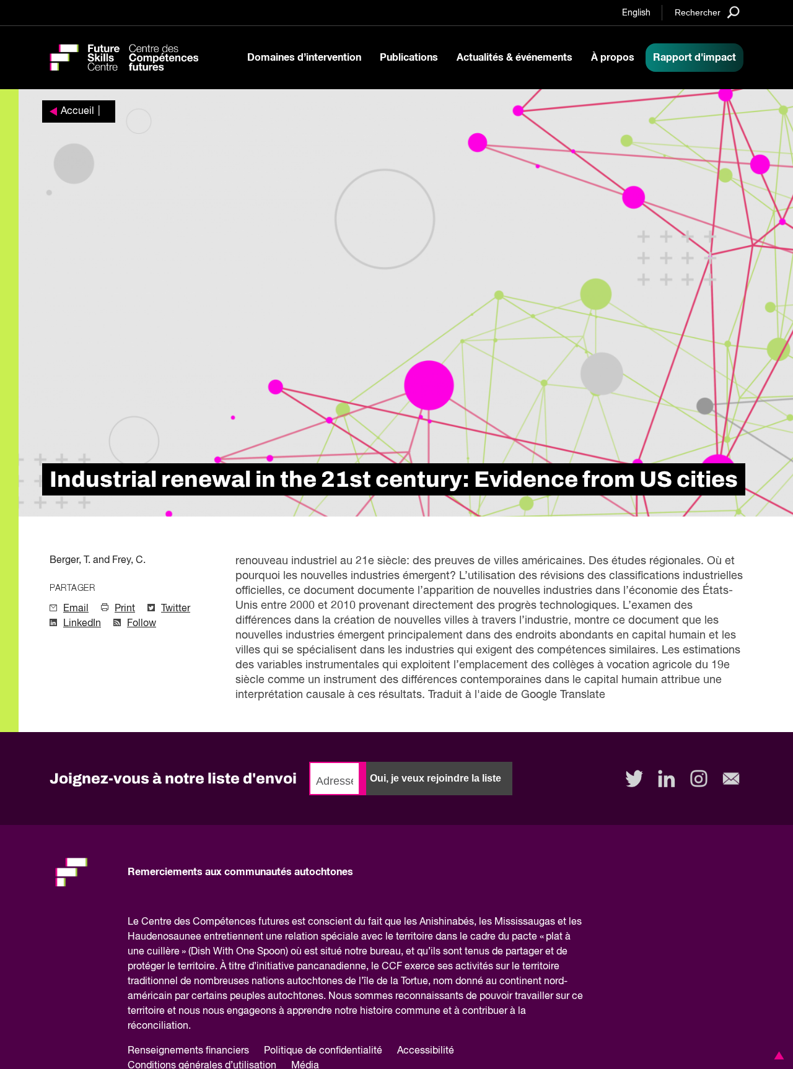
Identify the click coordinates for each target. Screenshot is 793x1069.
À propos (612, 58)
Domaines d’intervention (304, 58)
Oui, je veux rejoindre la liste (435, 778)
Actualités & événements (514, 58)
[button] (777, 1055)
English (636, 13)
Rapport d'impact (694, 58)
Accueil (77, 111)
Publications (409, 58)
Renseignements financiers (188, 1051)
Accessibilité (425, 1051)
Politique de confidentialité (323, 1051)
